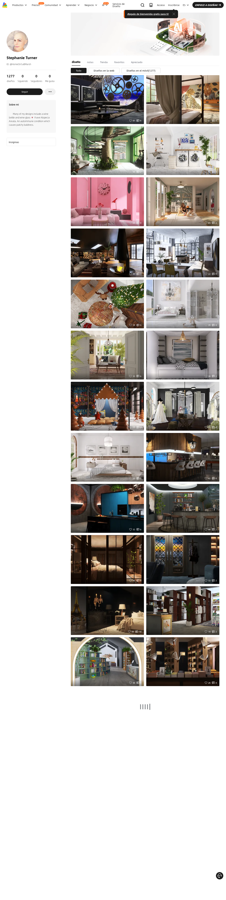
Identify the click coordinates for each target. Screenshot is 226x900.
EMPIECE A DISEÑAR (206, 5)
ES (184, 5)
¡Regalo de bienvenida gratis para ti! (148, 14)
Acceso (161, 5)
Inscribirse (174, 5)
